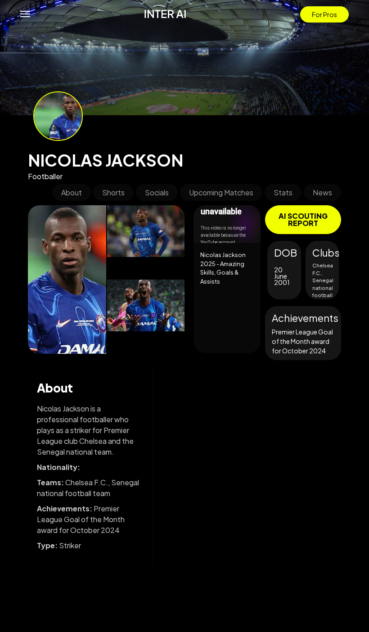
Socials (157, 192)
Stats (283, 192)
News (322, 192)
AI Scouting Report (303, 219)
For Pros (324, 14)
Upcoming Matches (221, 192)
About (71, 192)
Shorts (113, 192)
